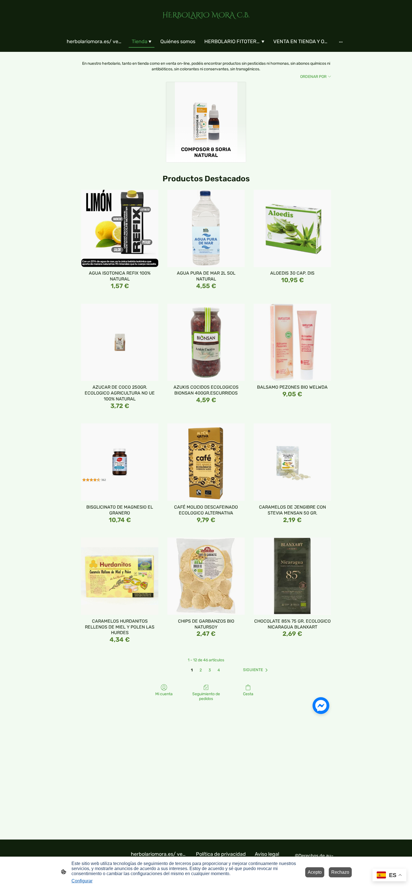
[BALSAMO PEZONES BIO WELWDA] (292, 342)
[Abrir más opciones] (341, 42)
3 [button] (210, 670)
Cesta (248, 694)
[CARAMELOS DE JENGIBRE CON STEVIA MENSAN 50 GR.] (292, 462)
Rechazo (340, 872)
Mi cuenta (164, 694)
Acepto (315, 872)
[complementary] (389, 875)
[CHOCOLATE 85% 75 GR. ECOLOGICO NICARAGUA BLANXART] (292, 576)
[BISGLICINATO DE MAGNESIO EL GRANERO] (119, 462)
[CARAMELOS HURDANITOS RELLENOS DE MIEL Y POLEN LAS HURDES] (119, 576)
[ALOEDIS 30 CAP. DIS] (292, 228)
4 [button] (218, 670)
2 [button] (201, 670)
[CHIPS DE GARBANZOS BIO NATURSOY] (206, 576)
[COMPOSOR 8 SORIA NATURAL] (206, 113)
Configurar (81, 880)
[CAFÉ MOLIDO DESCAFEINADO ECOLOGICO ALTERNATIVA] (206, 462)
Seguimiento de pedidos (206, 696)
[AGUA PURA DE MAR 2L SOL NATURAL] (206, 228)
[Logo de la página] (206, 24)
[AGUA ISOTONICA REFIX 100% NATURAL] (119, 228)
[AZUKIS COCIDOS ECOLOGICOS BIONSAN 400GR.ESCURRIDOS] (206, 342)
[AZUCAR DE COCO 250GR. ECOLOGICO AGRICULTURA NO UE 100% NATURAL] (119, 342)
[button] (256, 670)
